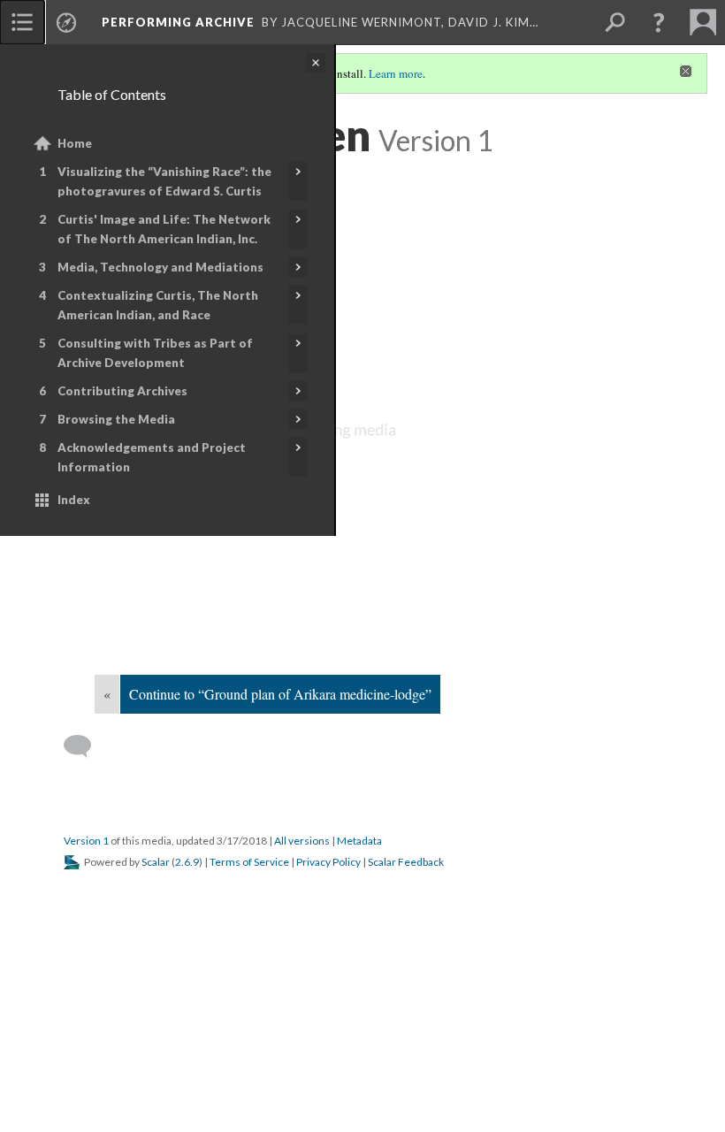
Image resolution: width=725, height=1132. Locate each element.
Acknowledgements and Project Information (151, 457)
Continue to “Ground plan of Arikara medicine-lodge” (280, 694)
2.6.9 (187, 861)
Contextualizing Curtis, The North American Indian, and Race (157, 305)
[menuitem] (22, 22)
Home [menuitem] (74, 143)
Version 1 (86, 840)
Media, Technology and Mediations (160, 267)
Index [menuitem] (73, 500)
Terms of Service (249, 861)
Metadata (359, 840)
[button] (659, 22)
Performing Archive (178, 22)
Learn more (396, 73)
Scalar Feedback (406, 861)
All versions (302, 840)
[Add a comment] (85, 746)
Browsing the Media (116, 419)
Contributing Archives (122, 391)
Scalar (155, 861)
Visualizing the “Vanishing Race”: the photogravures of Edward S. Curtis (164, 181)
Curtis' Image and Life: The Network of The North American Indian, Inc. (164, 229)
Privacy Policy (328, 861)
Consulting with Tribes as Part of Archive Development (155, 353)
